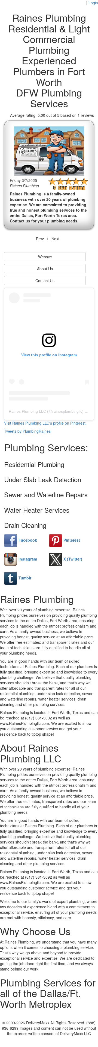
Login (93, 2)
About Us (45, 268)
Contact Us (44, 280)
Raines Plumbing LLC (27, 411)
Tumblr (25, 578)
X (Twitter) (72, 559)
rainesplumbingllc (67, 411)
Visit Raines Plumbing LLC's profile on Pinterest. (45, 423)
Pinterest (71, 540)
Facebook (28, 540)
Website (45, 256)
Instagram (28, 559)
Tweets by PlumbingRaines (27, 431)
